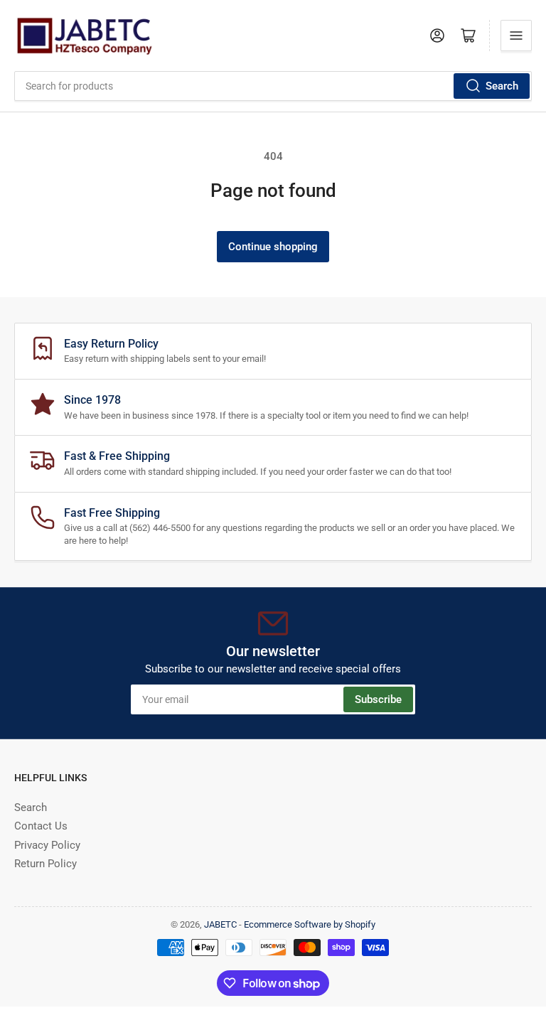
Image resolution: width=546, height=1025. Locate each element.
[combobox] (273, 86)
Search (502, 86)
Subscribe (378, 699)
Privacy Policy (47, 845)
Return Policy (45, 863)
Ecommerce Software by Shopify (309, 924)
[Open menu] (516, 35)
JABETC (220, 924)
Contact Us (41, 826)
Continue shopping (273, 246)
